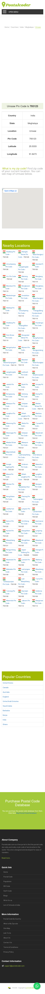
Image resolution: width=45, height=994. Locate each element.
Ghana (5, 724)
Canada (5, 687)
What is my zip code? (14, 168)
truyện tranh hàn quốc (19, 979)
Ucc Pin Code (11, 276)
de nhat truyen (12, 976)
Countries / (15, 27)
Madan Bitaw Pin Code (37, 406)
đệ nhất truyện (5, 976)
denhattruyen (13, 981)
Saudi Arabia (7, 706)
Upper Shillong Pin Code (23, 552)
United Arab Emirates (11, 701)
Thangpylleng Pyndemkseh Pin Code (37, 313)
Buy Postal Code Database (26, 813)
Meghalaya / (29, 27)
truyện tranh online (9, 979)
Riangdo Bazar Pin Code (23, 254)
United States (8, 683)
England (6, 697)
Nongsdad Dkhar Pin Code (23, 337)
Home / (7, 27)
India (4, 720)
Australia (6, 692)
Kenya (5, 715)
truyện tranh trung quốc (31, 979)
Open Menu (13, 12)
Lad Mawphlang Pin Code (24, 581)
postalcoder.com (31, 988)
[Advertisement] (22, 60)
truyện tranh (19, 976)
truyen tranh (26, 976)
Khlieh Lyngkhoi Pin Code (24, 416)
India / (22, 27)
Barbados (6, 710)
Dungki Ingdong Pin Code (8, 467)
